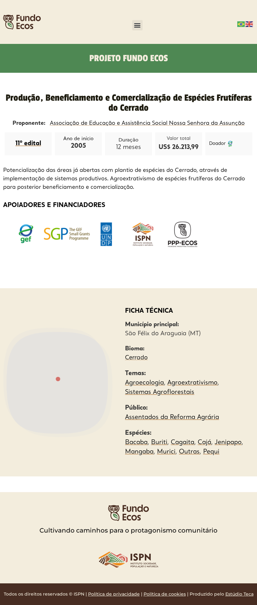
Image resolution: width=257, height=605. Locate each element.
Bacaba (136, 442)
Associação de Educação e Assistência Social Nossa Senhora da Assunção (147, 123)
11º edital (28, 144)
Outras (189, 452)
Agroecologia (144, 383)
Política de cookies (165, 594)
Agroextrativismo (192, 383)
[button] (137, 25)
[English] (249, 23)
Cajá (204, 442)
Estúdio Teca (239, 594)
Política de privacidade (114, 594)
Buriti (159, 442)
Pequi (211, 452)
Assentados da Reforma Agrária (172, 417)
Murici (166, 452)
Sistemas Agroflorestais (159, 392)
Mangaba (139, 452)
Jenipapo (228, 442)
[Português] (241, 23)
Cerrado (136, 358)
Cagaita (182, 442)
